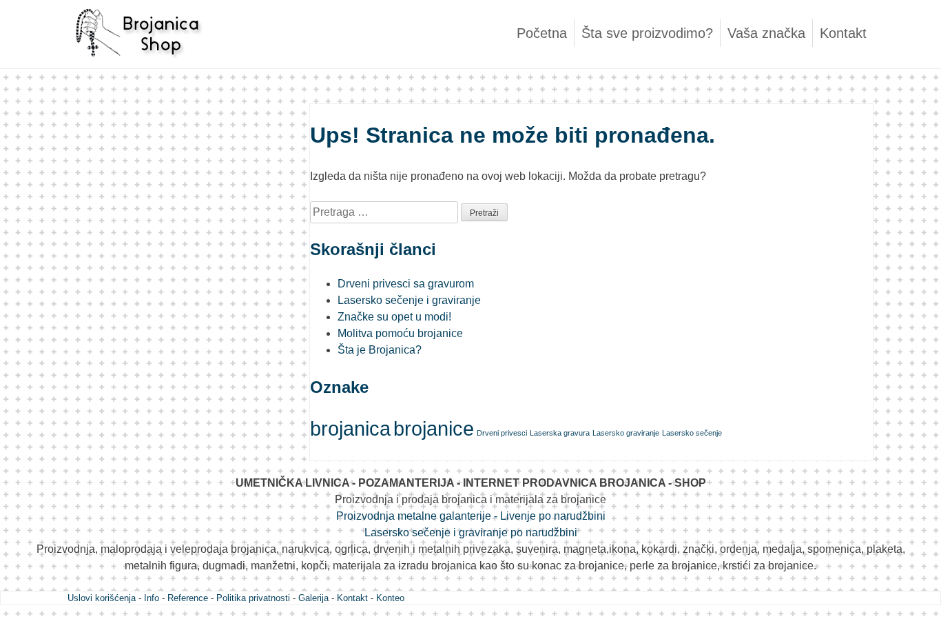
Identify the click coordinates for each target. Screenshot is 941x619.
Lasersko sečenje (692, 433)
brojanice (433, 428)
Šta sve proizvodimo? (647, 33)
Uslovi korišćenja (102, 598)
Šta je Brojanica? (380, 350)
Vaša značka (766, 33)
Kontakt (843, 33)
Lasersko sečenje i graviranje (409, 300)
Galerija (313, 598)
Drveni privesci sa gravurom (406, 284)
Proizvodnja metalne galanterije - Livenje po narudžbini (471, 516)
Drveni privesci (502, 433)
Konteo (390, 598)
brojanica (350, 428)
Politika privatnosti (253, 598)
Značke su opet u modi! (394, 317)
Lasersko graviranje (625, 433)
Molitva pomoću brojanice (400, 333)
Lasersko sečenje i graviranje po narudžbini (470, 532)
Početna (542, 33)
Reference (187, 598)
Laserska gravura (560, 433)
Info (151, 598)
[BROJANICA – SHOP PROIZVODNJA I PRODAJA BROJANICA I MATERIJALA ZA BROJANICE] (136, 65)
